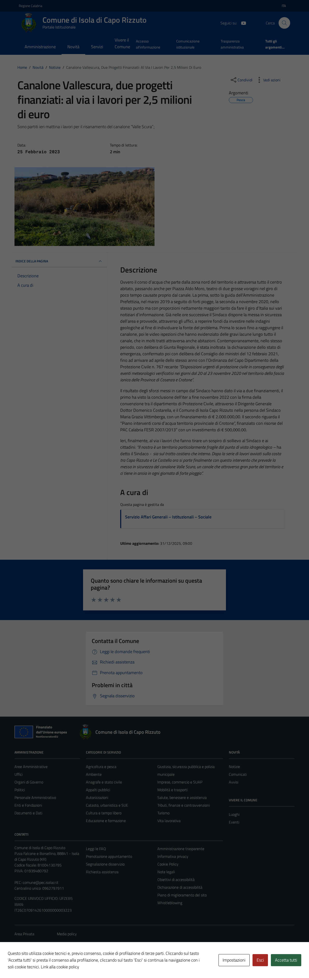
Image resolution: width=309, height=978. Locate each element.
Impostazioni (234, 960)
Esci (260, 960)
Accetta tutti (286, 960)
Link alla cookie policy (60, 967)
